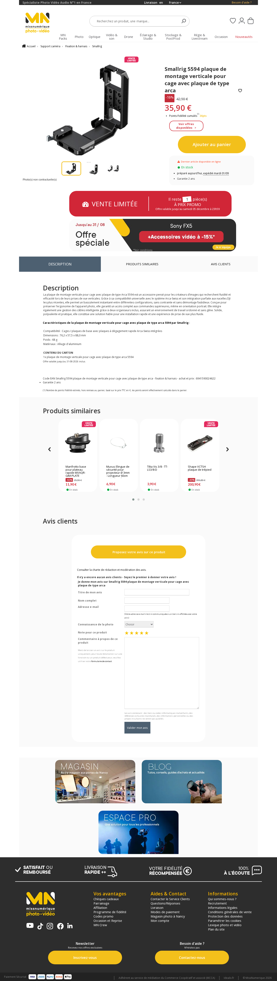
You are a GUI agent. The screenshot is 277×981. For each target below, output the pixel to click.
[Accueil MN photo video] (40, 23)
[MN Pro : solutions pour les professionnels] (138, 833)
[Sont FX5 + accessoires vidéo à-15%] (152, 235)
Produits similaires (142, 264)
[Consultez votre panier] (251, 21)
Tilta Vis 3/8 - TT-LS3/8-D (157, 468)
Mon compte (160, 920)
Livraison (157, 907)
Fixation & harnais (76, 46)
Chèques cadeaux (106, 899)
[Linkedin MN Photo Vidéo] (69, 926)
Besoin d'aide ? (241, 2)
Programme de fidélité (109, 912)
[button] (133, 499)
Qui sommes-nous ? (222, 899)
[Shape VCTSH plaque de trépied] (200, 443)
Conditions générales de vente (230, 912)
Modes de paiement (165, 912)
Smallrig (97, 46)
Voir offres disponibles (185, 126)
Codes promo (103, 916)
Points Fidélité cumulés (183, 116)
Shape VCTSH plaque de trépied (199, 468)
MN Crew (100, 925)
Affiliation (100, 907)
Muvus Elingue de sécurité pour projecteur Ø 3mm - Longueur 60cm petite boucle (118, 471)
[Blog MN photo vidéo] (182, 782)
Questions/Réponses (165, 903)
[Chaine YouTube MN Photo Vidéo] (30, 926)
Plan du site (216, 929)
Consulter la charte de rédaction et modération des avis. (111, 570)
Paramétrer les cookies (224, 920)
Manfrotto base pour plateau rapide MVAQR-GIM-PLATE (76, 471)
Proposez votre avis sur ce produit (138, 552)
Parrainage (101, 903)
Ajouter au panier (212, 144)
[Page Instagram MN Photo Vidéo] (50, 926)
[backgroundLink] (9, 490)
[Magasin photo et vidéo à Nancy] (95, 782)
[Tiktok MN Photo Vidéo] (40, 926)
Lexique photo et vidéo (225, 925)
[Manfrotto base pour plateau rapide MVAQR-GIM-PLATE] (78, 443)
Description (60, 264)
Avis (220, 264)
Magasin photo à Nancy (168, 916)
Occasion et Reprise (107, 920)
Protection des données (225, 916)
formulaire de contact (101, 661)
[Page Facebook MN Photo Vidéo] (60, 926)
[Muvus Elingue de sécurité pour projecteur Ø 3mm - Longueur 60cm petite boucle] (118, 443)
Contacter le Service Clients (170, 899)
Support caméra (50, 46)
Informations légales (222, 907)
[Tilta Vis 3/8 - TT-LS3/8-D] (159, 443)
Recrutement (217, 903)
